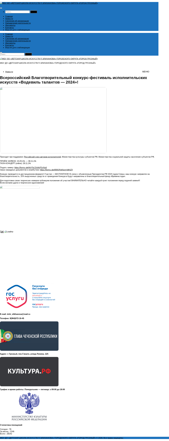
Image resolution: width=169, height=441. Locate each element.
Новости (9, 18)
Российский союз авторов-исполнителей (42, 157)
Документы (10, 25)
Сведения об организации (17, 21)
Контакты (9, 27)
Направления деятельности (18, 23)
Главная (9, 16)
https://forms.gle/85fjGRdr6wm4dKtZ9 (56, 170)
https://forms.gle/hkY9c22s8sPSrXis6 (30, 167)
